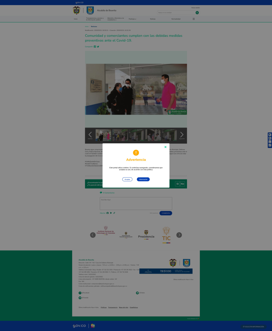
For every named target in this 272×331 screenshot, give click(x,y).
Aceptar (127, 179)
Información (143, 179)
